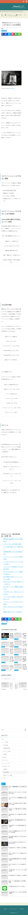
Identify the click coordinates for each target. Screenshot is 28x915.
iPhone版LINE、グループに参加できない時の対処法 (17, 815)
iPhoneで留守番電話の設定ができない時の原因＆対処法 (17, 859)
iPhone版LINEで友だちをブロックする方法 (17, 886)
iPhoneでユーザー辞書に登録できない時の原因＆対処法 (17, 809)
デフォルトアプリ (5, 760)
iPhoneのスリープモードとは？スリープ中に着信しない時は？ (17, 793)
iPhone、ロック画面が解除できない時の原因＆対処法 (17, 882)
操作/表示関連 (4, 30)
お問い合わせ (22, 908)
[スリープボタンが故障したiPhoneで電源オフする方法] (23, 683)
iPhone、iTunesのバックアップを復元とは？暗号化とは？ (17, 854)
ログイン (10, 678)
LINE (2, 739)
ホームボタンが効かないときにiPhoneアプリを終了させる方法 (17, 843)
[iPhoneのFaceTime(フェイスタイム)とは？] (5, 665)
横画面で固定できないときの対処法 (12, 612)
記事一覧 (5, 908)
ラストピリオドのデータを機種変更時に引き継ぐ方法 (18, 798)
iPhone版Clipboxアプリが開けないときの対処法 (18, 875)
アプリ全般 (4, 757)
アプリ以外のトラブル (6, 766)
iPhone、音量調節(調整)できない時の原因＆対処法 (18, 787)
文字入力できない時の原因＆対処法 (12, 544)
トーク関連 (3, 662)
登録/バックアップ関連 (8, 775)
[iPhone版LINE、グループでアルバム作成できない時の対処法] (18, 641)
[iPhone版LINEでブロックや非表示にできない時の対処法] (18, 664)
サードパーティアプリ (6, 763)
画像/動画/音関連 (7, 748)
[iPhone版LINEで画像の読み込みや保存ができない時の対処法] (5, 637)
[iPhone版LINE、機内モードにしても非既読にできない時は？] (5, 656)
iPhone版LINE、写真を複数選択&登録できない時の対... (17, 821)
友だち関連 (16, 646)
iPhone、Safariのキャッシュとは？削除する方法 (17, 865)
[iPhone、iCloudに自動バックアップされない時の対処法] (5, 683)
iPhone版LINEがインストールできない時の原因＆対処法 (17, 893)
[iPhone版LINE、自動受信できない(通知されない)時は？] (18, 656)
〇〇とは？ (3, 670)
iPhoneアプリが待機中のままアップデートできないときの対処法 (17, 832)
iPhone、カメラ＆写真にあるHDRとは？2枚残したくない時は (17, 804)
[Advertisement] (14, 53)
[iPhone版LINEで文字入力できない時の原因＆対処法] (5, 642)
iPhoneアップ (18, 6)
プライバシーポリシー (13, 908)
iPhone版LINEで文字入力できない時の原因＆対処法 (12, 644)
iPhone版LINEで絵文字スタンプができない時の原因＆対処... (17, 837)
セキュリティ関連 (7, 751)
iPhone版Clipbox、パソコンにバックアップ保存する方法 (18, 870)
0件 (3, 28)
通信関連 (5, 769)
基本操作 (3, 646)
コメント (4, 621)
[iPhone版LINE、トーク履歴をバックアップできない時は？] (18, 633)
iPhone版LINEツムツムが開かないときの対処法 (17, 847)
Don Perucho (12, 88)
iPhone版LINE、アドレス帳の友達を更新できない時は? (17, 826)
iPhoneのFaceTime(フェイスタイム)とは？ (12, 668)
